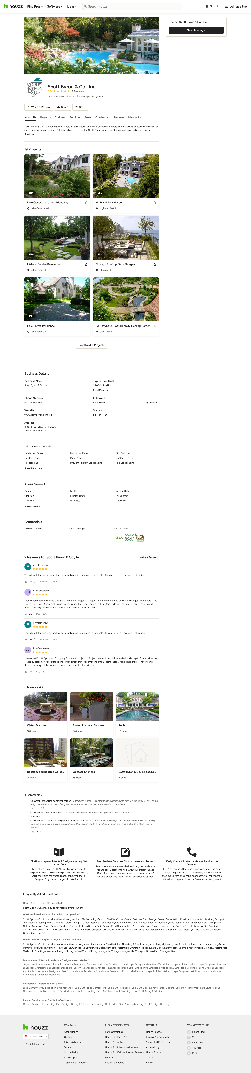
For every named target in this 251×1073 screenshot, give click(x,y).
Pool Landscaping (133, 1004)
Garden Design (31, 1004)
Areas (87, 117)
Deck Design (151, 1004)
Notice (78, 1042)
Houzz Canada (154, 1031)
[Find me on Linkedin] (100, 414)
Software (53, 6)
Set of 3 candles (54, 812)
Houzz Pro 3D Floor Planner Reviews (124, 1052)
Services (74, 117)
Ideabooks (134, 117)
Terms (67, 1047)
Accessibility (152, 1047)
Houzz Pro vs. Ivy (114, 1042)
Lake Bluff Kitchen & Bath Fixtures (56, 991)
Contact (150, 1057)
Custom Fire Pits (114, 1004)
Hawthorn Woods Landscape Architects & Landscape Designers (181, 964)
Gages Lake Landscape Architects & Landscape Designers (54, 964)
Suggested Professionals (159, 1042)
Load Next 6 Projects (91, 345)
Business (60, 117)
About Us (30, 117)
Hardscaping (47, 1004)
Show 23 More (32, 506)
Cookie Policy (71, 1052)
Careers (68, 1037)
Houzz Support (154, 1052)
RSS (194, 1053)
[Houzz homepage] (13, 6)
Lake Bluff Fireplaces (119, 987)
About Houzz (71, 1031)
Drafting (164, 1004)
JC (28, 592)
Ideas (70, 6)
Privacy (68, 1042)
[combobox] (132, 6)
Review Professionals (157, 1037)
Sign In (149, 1062)
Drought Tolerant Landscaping (87, 1004)
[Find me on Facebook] (94, 414)
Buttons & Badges (114, 1062)
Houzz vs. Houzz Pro (116, 1037)
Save (82, 107)
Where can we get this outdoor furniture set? (69, 820)
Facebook (197, 1042)
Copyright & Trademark (76, 1062)
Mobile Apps (70, 1057)
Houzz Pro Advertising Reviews (121, 1047)
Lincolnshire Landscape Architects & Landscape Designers (166, 967)
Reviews (119, 117)
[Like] (25, 581)
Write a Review (148, 557)
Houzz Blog (198, 1031)
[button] (91, 535)
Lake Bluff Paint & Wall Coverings (114, 991)
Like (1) (32, 581)
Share (64, 107)
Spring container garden (58, 800)
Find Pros (33, 6)
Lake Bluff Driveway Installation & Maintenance (48, 987)
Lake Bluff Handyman (187, 987)
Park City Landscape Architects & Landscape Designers (91, 971)
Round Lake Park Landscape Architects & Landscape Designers (155, 971)
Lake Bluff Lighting (85, 991)
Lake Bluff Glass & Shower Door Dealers (152, 987)
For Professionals (114, 1031)
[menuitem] (35, 6)
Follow (153, 402)
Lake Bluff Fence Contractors (90, 987)
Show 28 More (32, 468)
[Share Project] (86, 202)
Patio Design (62, 1004)
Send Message (196, 30)
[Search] (85, 6)
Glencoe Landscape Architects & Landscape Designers (116, 964)
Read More (30, 134)
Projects (45, 117)
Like (30, 614)
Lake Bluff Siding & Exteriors (148, 991)
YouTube (196, 1047)
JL (27, 566)
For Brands (111, 1057)
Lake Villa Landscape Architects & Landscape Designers (103, 967)
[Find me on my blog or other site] (105, 414)
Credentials (102, 117)
